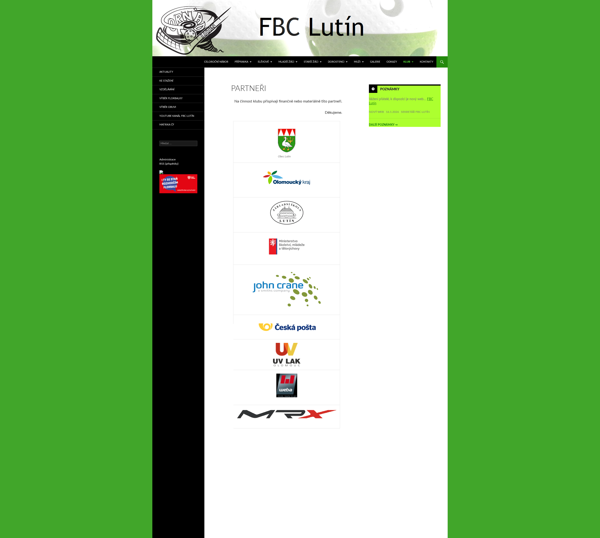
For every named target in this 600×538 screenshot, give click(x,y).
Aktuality (166, 72)
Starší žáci (311, 62)
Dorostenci (336, 62)
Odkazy (391, 62)
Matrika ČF (166, 124)
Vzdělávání (166, 89)
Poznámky (389, 89)
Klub (406, 62)
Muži (357, 62)
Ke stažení (166, 81)
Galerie (375, 62)
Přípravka (241, 62)
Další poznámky (383, 124)
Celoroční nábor (216, 62)
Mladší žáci (286, 62)
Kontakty (426, 62)
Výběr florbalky (171, 98)
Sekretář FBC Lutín (415, 111)
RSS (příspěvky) (168, 163)
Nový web (376, 111)
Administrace (167, 159)
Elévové (263, 62)
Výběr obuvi (167, 107)
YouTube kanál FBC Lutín (176, 116)
